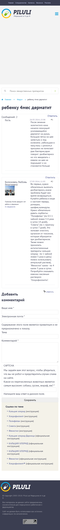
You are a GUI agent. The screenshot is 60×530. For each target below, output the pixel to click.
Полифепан (14, 421)
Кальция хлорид (17, 411)
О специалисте (10, 207)
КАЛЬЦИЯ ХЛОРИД (18, 443)
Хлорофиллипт (16, 416)
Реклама (48, 3)
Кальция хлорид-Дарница (22, 435)
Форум (20, 99)
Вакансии (39, 3)
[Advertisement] (30, 50)
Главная (11, 3)
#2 (52, 181)
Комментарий (10, 340)
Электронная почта (13, 316)
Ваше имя (8, 308)
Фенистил (14, 430)
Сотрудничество (20, 3)
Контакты (31, 3)
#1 (52, 119)
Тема (4, 332)
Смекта (12, 426)
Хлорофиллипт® (17, 463)
